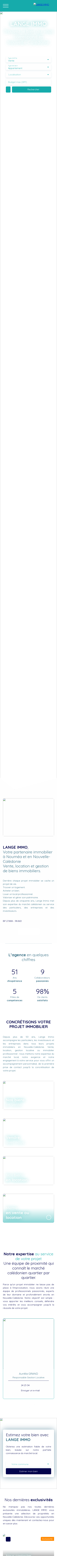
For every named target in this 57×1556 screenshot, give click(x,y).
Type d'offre (12, 47)
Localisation (14, 63)
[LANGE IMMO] (44, 6)
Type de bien (12, 55)
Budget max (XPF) (17, 71)
